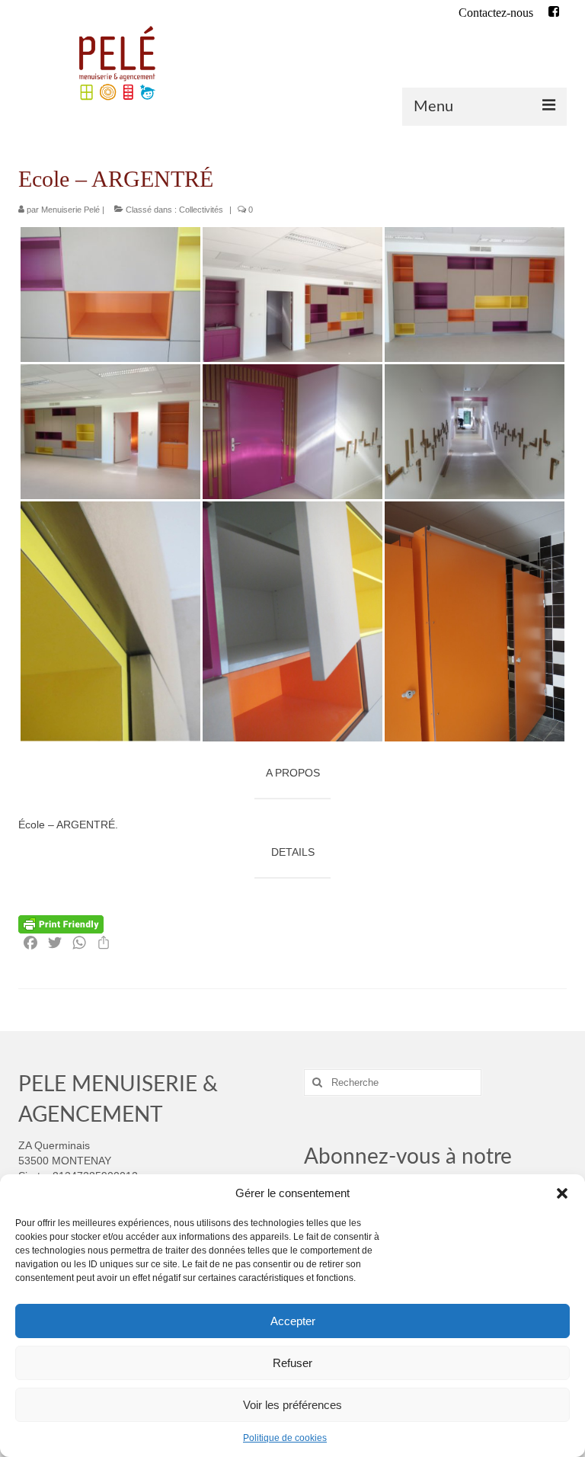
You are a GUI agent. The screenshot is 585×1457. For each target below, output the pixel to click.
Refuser (292, 1362)
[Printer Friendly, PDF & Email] (61, 923)
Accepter (292, 1321)
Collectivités (201, 209)
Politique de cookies (285, 1438)
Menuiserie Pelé (70, 209)
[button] (562, 1193)
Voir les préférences (292, 1404)
